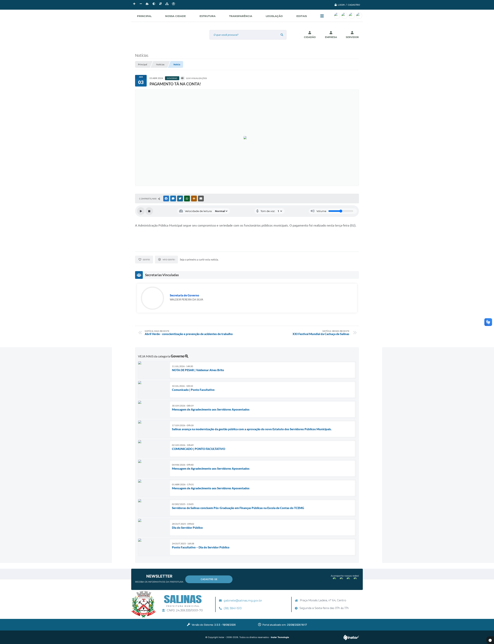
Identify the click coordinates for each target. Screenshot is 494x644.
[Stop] (149, 211)
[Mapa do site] (167, 4)
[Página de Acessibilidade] (173, 4)
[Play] (141, 211)
